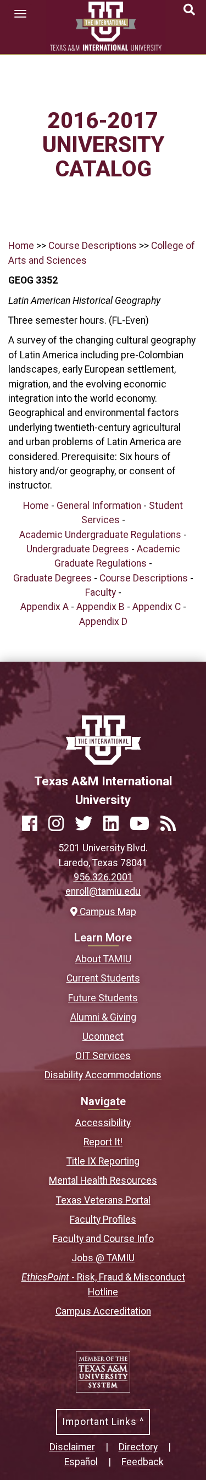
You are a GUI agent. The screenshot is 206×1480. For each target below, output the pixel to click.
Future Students (103, 998)
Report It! (103, 1142)
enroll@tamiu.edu (103, 891)
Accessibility (103, 1122)
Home (21, 245)
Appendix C (156, 606)
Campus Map (106, 911)
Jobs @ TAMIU (103, 1257)
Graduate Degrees (52, 578)
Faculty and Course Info (103, 1238)
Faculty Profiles (103, 1219)
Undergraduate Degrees (77, 549)
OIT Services (103, 1055)
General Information (99, 505)
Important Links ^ (103, 1421)
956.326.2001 (103, 877)
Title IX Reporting (103, 1161)
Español (81, 1461)
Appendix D (103, 621)
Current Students (103, 978)
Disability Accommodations (103, 1074)
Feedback (142, 1461)
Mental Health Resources (103, 1180)
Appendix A (44, 606)
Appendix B (100, 606)
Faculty (100, 592)
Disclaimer (72, 1447)
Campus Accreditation (103, 1311)
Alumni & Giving (103, 1017)
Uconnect (103, 1036)
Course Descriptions (92, 245)
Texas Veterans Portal (103, 1200)
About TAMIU (103, 959)
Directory (138, 1447)
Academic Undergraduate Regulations (100, 534)
